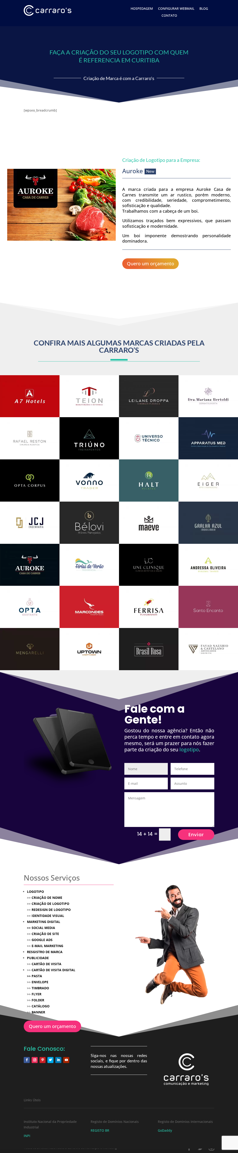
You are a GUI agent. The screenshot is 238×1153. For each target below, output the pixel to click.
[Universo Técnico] (148, 438)
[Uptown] (89, 649)
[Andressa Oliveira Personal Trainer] (208, 565)
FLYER (36, 994)
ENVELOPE (40, 982)
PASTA (37, 976)
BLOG (203, 9)
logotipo (189, 749)
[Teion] (89, 396)
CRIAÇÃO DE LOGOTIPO (50, 903)
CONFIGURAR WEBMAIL (176, 9)
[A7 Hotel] (30, 396)
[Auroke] (30, 565)
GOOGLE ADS (42, 940)
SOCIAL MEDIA (41, 928)
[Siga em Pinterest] (43, 1060)
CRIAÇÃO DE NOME (47, 897)
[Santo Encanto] (208, 607)
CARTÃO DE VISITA (46, 964)
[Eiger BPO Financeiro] (208, 480)
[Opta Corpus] (30, 480)
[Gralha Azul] (208, 523)
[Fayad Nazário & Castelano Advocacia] (208, 649)
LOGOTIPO (35, 891)
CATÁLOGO (41, 1006)
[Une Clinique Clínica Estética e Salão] (148, 565)
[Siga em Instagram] (35, 1060)
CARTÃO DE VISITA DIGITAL (53, 970)
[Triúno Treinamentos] (89, 438)
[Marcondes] (89, 607)
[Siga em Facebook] (27, 1060)
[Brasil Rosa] (148, 649)
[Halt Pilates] (148, 480)
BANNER (38, 1012)
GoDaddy (165, 1130)
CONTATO (169, 16)
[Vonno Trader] (89, 480)
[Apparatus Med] (208, 438)
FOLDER (38, 1000)
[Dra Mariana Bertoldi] (208, 396)
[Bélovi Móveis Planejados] (89, 523)
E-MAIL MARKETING (47, 946)
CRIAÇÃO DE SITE (45, 934)
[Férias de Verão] (89, 565)
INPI (27, 1136)
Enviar (196, 834)
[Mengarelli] (30, 649)
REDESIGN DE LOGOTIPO (51, 909)
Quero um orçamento (150, 263)
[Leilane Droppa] (148, 396)
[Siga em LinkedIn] (58, 1060)
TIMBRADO (40, 988)
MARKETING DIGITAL (43, 921)
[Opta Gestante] (30, 607)
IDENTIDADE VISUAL (48, 915)
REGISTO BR (100, 1130)
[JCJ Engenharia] (30, 523)
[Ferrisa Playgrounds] (148, 607)
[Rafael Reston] (30, 438)
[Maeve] (148, 523)
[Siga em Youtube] (66, 1060)
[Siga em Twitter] (50, 1060)
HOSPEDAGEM (142, 9)
